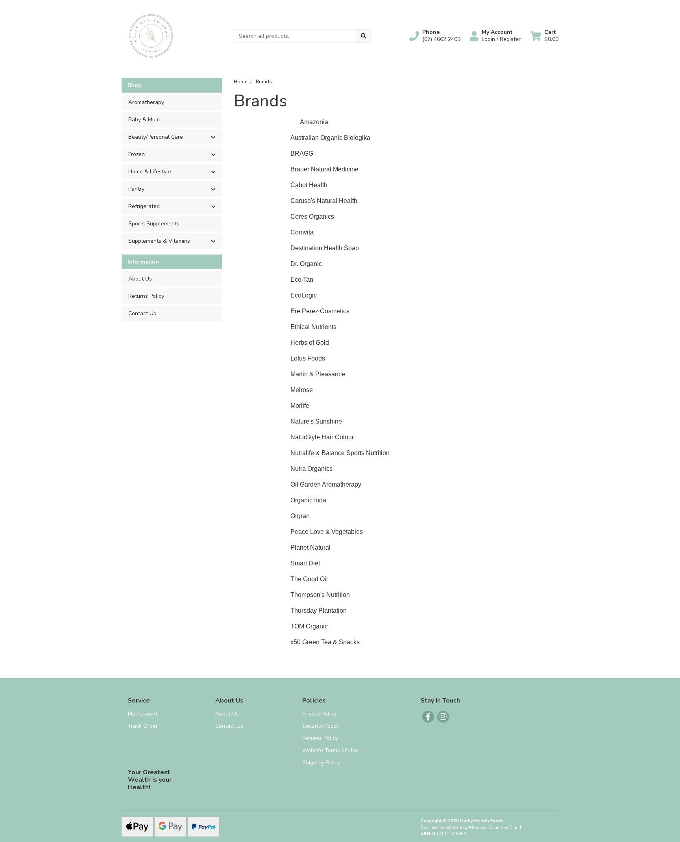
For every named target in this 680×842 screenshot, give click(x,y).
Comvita (302, 232)
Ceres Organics (312, 216)
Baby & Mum (144, 119)
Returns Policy (146, 296)
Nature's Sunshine (316, 421)
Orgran (300, 516)
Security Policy (320, 726)
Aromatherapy (146, 102)
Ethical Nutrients (313, 326)
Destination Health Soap (324, 248)
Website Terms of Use (330, 750)
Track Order (143, 726)
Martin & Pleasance (317, 374)
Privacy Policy (319, 713)
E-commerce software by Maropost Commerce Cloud (471, 828)
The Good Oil (309, 579)
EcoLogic (303, 295)
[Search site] (363, 36)
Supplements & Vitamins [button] (159, 241)
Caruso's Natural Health (323, 200)
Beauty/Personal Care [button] (155, 137)
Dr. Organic (306, 263)
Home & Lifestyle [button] (149, 171)
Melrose (301, 390)
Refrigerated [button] (144, 206)
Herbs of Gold (309, 342)
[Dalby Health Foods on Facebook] (428, 717)
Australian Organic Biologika (330, 137)
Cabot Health (308, 185)
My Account (142, 713)
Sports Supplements (153, 223)
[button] (434, 36)
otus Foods (309, 358)
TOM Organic (309, 626)
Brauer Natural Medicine (324, 169)
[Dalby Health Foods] (151, 35)
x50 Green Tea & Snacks (325, 642)
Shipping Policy (321, 762)
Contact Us (142, 313)
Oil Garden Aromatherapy (325, 484)
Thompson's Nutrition (320, 594)
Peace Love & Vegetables (326, 531)
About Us (140, 279)
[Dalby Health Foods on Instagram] (443, 717)
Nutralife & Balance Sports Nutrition (340, 453)
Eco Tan (301, 279)
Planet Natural (310, 547)
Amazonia (314, 122)
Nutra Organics (311, 468)
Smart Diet (306, 563)
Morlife (299, 405)
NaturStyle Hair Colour (322, 437)
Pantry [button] (136, 189)
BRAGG (301, 153)
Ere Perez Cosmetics (319, 311)
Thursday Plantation (318, 610)
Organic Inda (308, 500)
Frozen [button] (136, 154)
